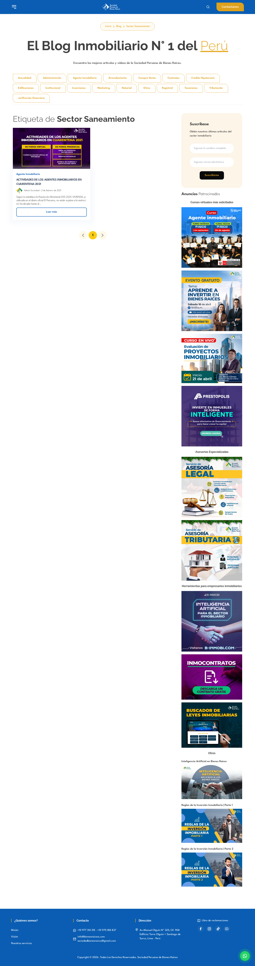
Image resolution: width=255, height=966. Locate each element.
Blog (118, 26)
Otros (146, 88)
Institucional (52, 88)
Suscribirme (212, 175)
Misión (14, 930)
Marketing (103, 88)
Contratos (174, 78)
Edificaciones (26, 88)
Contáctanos (230, 6)
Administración (52, 78)
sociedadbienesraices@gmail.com (97, 941)
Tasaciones (191, 88)
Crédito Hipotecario (203, 78)
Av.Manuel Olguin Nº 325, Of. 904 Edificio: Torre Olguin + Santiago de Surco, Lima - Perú (160, 934)
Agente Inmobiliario (85, 78)
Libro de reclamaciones (215, 920)
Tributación (216, 88)
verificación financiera (31, 98)
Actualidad (24, 78)
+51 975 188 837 (106, 930)
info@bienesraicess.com (91, 937)
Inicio (108, 26)
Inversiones (79, 88)
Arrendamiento (117, 78)
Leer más (51, 212)
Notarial (127, 88)
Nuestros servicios (21, 943)
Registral (167, 88)
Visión (14, 937)
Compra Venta (147, 78)
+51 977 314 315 (87, 930)
